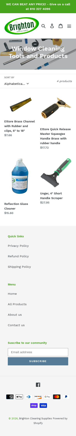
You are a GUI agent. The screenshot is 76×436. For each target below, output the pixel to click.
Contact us (16, 325)
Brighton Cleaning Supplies (35, 418)
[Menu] (69, 26)
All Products (17, 304)
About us (15, 314)
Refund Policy (18, 256)
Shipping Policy (19, 267)
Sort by (9, 77)
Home (12, 294)
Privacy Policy (18, 246)
